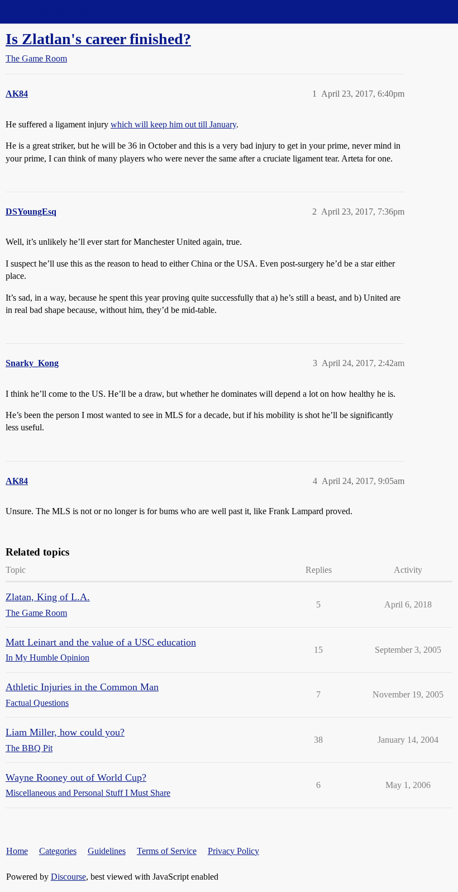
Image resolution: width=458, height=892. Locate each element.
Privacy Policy (233, 851)
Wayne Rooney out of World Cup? (76, 777)
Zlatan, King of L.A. (48, 596)
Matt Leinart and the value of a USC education (101, 642)
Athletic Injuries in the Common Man (82, 686)
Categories (58, 851)
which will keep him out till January (173, 124)
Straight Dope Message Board (59, 11)
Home (17, 851)
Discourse (68, 876)
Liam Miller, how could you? (65, 732)
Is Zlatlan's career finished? (98, 39)
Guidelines (107, 851)
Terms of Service (167, 851)
